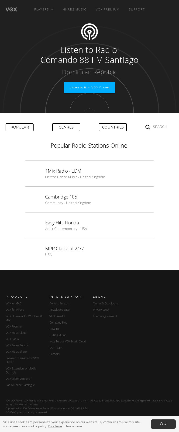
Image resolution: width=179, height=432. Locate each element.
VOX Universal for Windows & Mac (24, 318)
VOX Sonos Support (18, 345)
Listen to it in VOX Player (89, 87)
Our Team (55, 348)
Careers (54, 354)
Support (137, 9)
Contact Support (59, 303)
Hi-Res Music (74, 9)
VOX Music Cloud (16, 333)
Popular (19, 127)
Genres (66, 127)
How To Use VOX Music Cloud (67, 341)
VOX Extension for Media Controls (21, 370)
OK (163, 424)
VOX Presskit (57, 316)
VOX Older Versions (18, 379)
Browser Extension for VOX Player (22, 360)
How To (54, 329)
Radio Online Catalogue (20, 385)
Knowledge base (59, 310)
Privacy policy (101, 310)
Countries (113, 127)
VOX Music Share (16, 352)
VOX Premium (108, 9)
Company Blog (58, 322)
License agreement (105, 316)
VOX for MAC (13, 303)
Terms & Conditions (105, 303)
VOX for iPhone (15, 310)
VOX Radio (12, 339)
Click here (55, 426)
